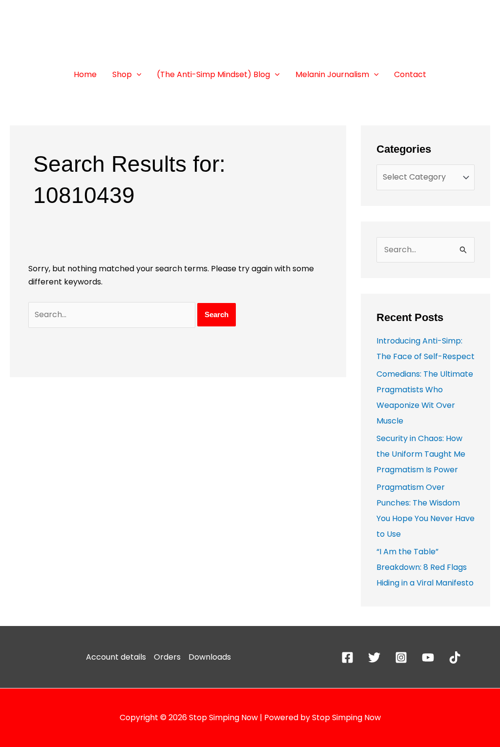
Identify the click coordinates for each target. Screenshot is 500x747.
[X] (374, 657)
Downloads (209, 657)
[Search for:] (112, 314)
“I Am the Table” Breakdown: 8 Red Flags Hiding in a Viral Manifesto (425, 567)
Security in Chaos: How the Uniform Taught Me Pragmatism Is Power (420, 454)
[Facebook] (347, 657)
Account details (116, 657)
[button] (137, 74)
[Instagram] (401, 657)
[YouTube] (428, 657)
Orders (167, 657)
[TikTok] (455, 657)
